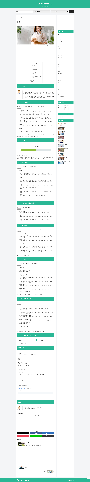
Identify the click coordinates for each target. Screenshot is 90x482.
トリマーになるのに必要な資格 (35, 70)
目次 (34, 63)
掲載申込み (32, 80)
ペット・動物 (19, 413)
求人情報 (33, 77)
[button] (48, 436)
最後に (32, 81)
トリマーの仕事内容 (34, 66)
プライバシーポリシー (22, 388)
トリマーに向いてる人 (34, 73)
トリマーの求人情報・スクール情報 (36, 76)
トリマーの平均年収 (34, 68)
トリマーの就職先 (33, 72)
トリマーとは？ (33, 65)
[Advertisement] (35, 54)
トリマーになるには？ (34, 69)
